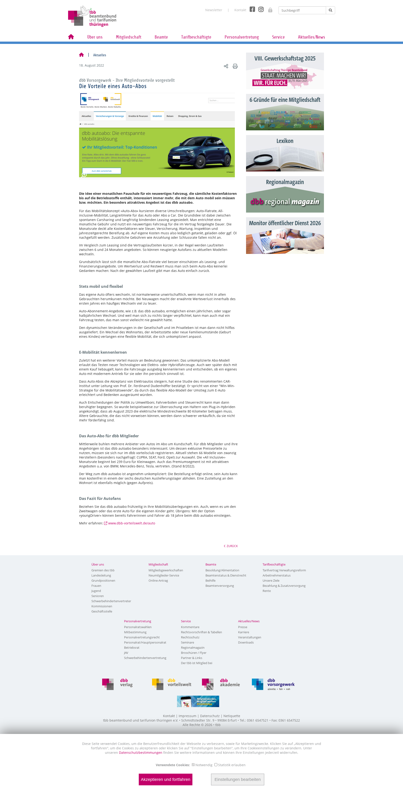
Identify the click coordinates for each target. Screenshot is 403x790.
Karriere (243, 632)
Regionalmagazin (193, 647)
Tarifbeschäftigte (196, 37)
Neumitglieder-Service (164, 575)
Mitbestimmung (135, 632)
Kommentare (190, 627)
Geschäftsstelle (101, 611)
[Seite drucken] (234, 66)
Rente (267, 591)
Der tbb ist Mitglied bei (196, 663)
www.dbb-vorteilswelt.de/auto (131, 523)
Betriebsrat (131, 647)
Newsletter (213, 10)
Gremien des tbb (103, 570)
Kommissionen (101, 606)
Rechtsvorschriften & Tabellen (201, 632)
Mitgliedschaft (128, 37)
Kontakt (240, 10)
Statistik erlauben (232, 765)
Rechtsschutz (190, 637)
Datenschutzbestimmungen (141, 752)
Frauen (96, 586)
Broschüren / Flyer (193, 653)
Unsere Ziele (271, 580)
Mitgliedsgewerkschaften (166, 570)
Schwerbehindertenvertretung (145, 658)
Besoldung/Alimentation (222, 570)
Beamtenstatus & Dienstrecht (225, 575)
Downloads (246, 642)
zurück (232, 546)
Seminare (187, 642)
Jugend (96, 591)
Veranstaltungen (249, 637)
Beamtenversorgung (219, 586)
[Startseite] (81, 55)
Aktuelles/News (311, 37)
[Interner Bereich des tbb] (268, 8)
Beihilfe (210, 580)
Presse (242, 627)
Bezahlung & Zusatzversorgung (284, 586)
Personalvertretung (242, 37)
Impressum (187, 716)
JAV (126, 653)
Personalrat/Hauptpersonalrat (145, 642)
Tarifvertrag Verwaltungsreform (284, 570)
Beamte (161, 37)
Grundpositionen (103, 580)
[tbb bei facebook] (250, 9)
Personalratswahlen (138, 627)
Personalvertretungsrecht (142, 637)
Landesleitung (101, 575)
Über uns (95, 37)
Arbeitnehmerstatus (277, 575)
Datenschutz (210, 716)
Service (278, 37)
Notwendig (203, 765)
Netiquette (231, 716)
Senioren (97, 596)
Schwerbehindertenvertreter (111, 601)
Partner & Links (191, 658)
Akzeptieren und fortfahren (165, 779)
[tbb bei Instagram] (259, 9)
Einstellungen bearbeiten (238, 779)
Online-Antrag (158, 580)
